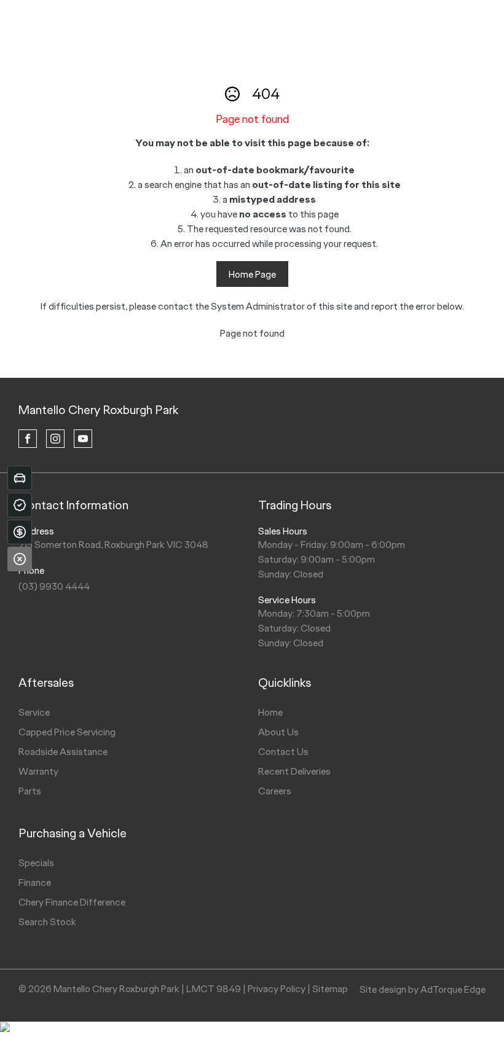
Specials (36, 862)
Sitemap (330, 988)
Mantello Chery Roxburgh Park (98, 409)
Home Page (252, 274)
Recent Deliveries (294, 771)
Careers (274, 791)
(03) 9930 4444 (54, 586)
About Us (278, 732)
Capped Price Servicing (67, 732)
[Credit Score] (19, 505)
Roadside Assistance (63, 751)
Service (34, 712)
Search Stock (47, 921)
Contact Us (283, 751)
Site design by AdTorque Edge (423, 989)
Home (270, 712)
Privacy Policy (276, 988)
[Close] (19, 559)
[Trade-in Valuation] (19, 478)
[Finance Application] (19, 532)
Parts (29, 791)
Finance (34, 882)
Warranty (38, 771)
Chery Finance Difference (71, 902)
